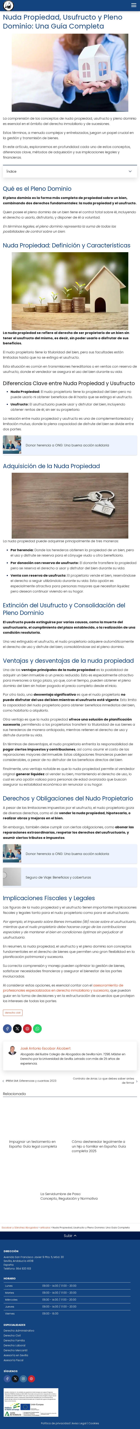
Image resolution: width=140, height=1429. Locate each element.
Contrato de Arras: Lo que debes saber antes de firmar (103, 1081)
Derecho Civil (12, 1335)
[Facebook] (7, 1028)
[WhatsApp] (37, 1028)
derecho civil (12, 1012)
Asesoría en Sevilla (16, 1355)
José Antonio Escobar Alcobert (45, 1048)
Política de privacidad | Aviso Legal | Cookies (70, 1423)
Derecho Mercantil (15, 1350)
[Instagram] (23, 1378)
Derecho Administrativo (19, 1330)
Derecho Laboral (14, 1345)
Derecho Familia (14, 1340)
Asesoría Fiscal (13, 1360)
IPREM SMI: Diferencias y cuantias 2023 (31, 1081)
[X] (17, 1028)
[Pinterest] (27, 1028)
